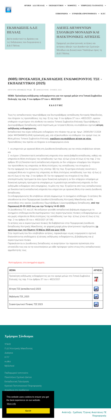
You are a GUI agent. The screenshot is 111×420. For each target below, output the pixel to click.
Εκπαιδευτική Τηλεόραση (17, 381)
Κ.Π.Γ (7, 357)
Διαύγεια (9, 353)
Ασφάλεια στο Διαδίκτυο (17, 390)
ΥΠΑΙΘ (8, 344)
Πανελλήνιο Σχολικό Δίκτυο (18, 377)
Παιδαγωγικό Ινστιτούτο (16, 373)
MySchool (9, 366)
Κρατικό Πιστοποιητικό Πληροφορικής (23, 385)
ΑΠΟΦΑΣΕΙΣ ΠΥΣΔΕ (24, 90)
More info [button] (11, 404)
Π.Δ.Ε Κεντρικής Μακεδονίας (19, 348)
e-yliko (8, 361)
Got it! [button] (28, 411)
